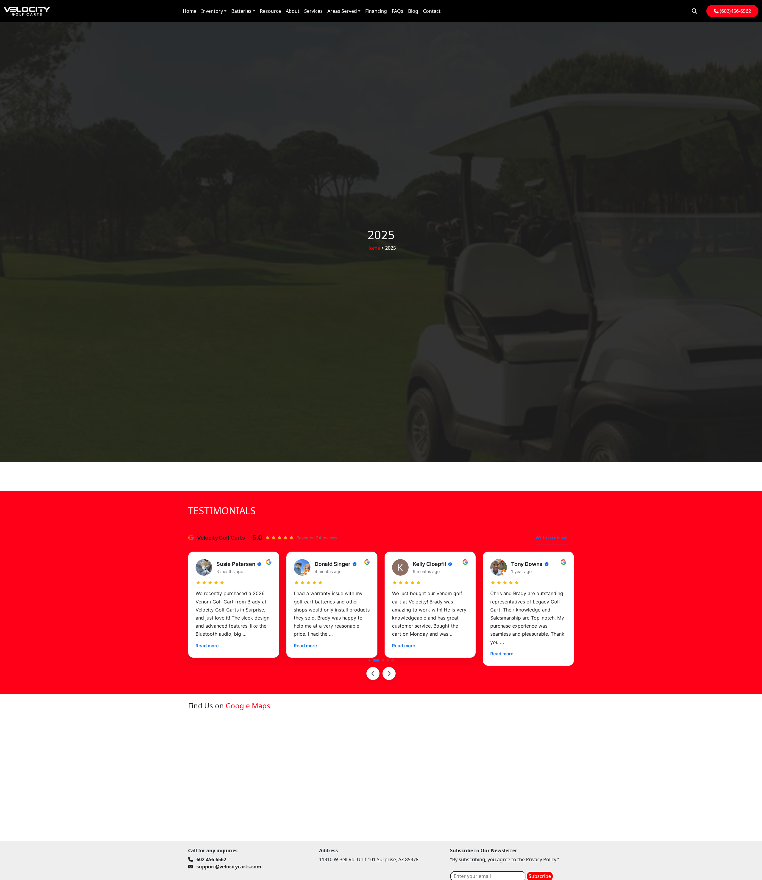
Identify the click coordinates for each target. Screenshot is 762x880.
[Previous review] (373, 673)
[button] (369, 660)
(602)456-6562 (735, 11)
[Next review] (389, 673)
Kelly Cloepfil (331, 564)
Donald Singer (234, 564)
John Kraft (524, 564)
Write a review (551, 537)
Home (373, 248)
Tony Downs (428, 564)
